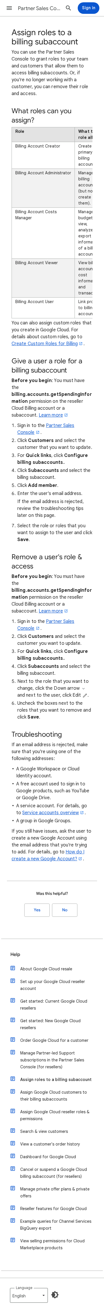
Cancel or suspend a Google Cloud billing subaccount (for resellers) (53, 1173)
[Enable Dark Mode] (55, 1295)
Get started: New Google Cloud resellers (50, 1024)
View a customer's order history (50, 1144)
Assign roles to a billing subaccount (56, 1079)
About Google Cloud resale (46, 969)
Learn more (51, 415)
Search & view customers (44, 1131)
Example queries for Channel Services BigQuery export (55, 1225)
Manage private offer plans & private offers (55, 1192)
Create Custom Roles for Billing (45, 344)
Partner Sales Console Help (39, 8)
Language (24, 1288)
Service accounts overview (50, 813)
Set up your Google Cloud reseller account (52, 985)
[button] (9, 8)
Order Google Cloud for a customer (54, 1040)
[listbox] (29, 1295)
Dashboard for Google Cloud (48, 1156)
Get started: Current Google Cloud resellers (53, 1005)
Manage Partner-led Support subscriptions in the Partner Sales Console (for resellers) (52, 1059)
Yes (37, 910)
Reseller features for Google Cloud (53, 1208)
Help (15, 954)
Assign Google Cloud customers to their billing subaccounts (53, 1096)
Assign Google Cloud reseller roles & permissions (55, 1115)
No (64, 910)
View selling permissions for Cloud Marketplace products (52, 1244)
